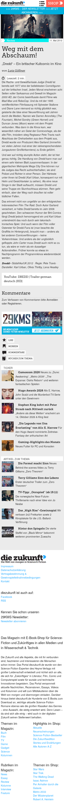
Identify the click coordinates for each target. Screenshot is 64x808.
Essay (4, 778)
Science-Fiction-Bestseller (47, 735)
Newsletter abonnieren (13, 621)
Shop (53, 3)
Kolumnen (6, 755)
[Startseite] (12, 4)
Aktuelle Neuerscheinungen (43, 729)
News (4, 774)
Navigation (42, 3)
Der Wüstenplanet (43, 795)
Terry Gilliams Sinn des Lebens (38, 478)
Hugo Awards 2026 (30, 390)
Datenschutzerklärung (13, 570)
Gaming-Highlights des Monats (39, 442)
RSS (3, 600)
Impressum (7, 566)
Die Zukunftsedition (44, 739)
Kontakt (5, 581)
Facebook (6, 597)
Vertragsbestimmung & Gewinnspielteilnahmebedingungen (20, 575)
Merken (13, 346)
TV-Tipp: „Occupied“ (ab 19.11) (38, 492)
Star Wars (38, 769)
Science (5, 751)
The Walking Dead (43, 776)
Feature (5, 793)
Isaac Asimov (40, 780)
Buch (4, 732)
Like (10, 340)
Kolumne (6, 785)
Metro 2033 (39, 792)
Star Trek (38, 773)
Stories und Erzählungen (47, 742)
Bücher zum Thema (20, 359)
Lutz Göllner (16, 70)
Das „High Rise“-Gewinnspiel (37, 510)
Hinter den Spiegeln (31, 528)
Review (5, 781)
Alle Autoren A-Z (42, 746)
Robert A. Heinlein (43, 799)
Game (4, 744)
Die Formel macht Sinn (33, 463)
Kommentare (16, 353)
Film (3, 736)
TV (2, 740)
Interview (6, 789)
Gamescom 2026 (29, 372)
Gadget (5, 747)
